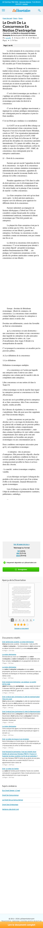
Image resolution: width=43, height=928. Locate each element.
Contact (25, 4)
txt (18, 550)
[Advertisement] (21, 283)
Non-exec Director (25, 2)
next (33, 620)
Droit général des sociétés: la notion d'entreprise (18, 642)
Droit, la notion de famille (10, 769)
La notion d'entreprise (9, 654)
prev (9, 620)
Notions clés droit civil (10, 809)
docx (18, 555)
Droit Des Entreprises (10, 804)
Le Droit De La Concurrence (12, 800)
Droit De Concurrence (10, 795)
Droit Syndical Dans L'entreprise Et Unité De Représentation (21, 712)
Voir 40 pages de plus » (21, 544)
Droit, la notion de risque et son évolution (15, 739)
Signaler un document (21, 628)
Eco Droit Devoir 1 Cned (11, 790)
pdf (17, 553)
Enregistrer (22, 569)
